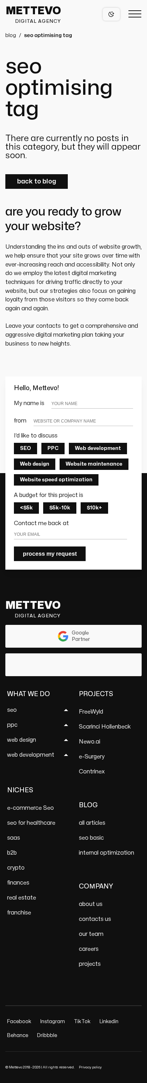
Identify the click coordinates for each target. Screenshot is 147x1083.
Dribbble (47, 1035)
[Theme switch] (111, 14)
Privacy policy (90, 1067)
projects (90, 964)
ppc (12, 725)
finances (18, 883)
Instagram (52, 1021)
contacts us (95, 919)
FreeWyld (91, 712)
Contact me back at (41, 523)
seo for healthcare (31, 823)
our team (91, 934)
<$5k (26, 508)
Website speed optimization (56, 479)
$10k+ (94, 508)
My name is (29, 403)
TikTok (82, 1021)
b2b (12, 853)
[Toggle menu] (134, 14)
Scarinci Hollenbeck (105, 727)
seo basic (91, 838)
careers (88, 949)
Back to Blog (36, 181)
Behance (17, 1035)
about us (90, 904)
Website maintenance (94, 464)
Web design (34, 464)
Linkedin (109, 1021)
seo (12, 710)
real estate (21, 898)
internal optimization (106, 853)
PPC (53, 448)
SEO (25, 448)
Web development (98, 448)
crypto (16, 868)
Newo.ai (89, 742)
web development (30, 755)
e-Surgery (92, 757)
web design (21, 740)
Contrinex (92, 771)
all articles (92, 823)
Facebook (19, 1021)
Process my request (50, 554)
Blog (10, 35)
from (20, 421)
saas (13, 838)
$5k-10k (59, 508)
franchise (19, 913)
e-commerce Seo (30, 808)
